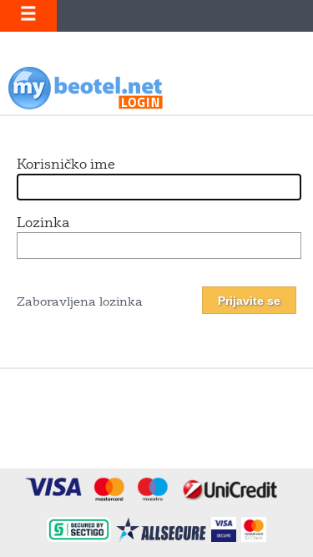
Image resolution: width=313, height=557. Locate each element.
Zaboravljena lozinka (80, 302)
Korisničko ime (66, 165)
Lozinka (43, 223)
